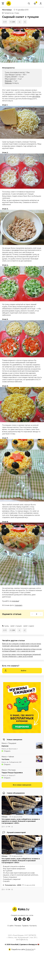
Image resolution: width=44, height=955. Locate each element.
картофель (36, 96)
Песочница (7, 10)
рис (37, 94)
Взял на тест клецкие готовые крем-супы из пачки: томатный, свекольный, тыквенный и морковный (21, 645)
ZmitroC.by (30, 949)
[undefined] (22, 45)
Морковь (8, 81)
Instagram (18, 605)
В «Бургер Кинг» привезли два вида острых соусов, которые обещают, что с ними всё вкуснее (22, 650)
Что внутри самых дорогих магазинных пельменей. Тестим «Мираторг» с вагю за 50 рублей (21, 655)
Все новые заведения (22, 785)
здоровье (15, 601)
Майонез (8, 83)
